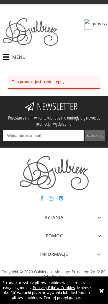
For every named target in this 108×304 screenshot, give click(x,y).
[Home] (30, 32)
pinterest (61, 199)
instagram (51, 199)
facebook (41, 199)
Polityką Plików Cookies (54, 287)
